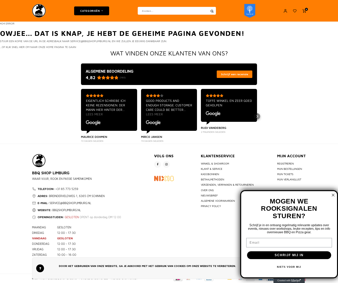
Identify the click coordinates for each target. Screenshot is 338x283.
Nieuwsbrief (209, 195)
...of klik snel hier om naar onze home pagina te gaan (38, 47)
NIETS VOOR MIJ (289, 267)
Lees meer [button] (94, 114)
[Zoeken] (212, 11)
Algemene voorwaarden (218, 200)
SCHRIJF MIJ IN (289, 255)
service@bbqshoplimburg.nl (70, 203)
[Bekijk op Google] (93, 123)
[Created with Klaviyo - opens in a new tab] (289, 280)
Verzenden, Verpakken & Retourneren (227, 184)
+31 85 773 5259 (66, 189)
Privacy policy (211, 206)
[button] (81, 116)
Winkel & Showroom (215, 163)
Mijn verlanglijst (289, 179)
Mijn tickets (285, 174)
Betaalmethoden (212, 179)
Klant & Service (211, 168)
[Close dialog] (333, 195)
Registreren (285, 163)
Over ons (207, 190)
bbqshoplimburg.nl (66, 210)
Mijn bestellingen (289, 168)
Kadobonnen (210, 174)
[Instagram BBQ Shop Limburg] (166, 164)
